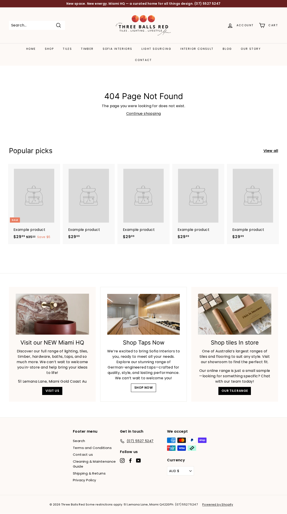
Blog (227, 49)
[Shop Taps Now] (143, 314)
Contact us (83, 454)
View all (270, 150)
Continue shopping (143, 113)
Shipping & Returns (89, 473)
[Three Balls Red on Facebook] (130, 460)
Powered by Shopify (217, 504)
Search (79, 440)
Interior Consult (196, 49)
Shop (49, 49)
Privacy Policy (84, 480)
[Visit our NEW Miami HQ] (52, 314)
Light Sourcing (156, 49)
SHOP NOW (143, 387)
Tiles (67, 49)
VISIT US (52, 390)
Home (31, 49)
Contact (143, 60)
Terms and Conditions (92, 447)
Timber (87, 49)
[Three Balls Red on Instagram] (122, 460)
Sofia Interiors (118, 49)
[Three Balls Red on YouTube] (138, 460)
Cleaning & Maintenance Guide (94, 464)
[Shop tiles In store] (234, 314)
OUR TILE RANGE (235, 390)
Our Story (251, 49)
